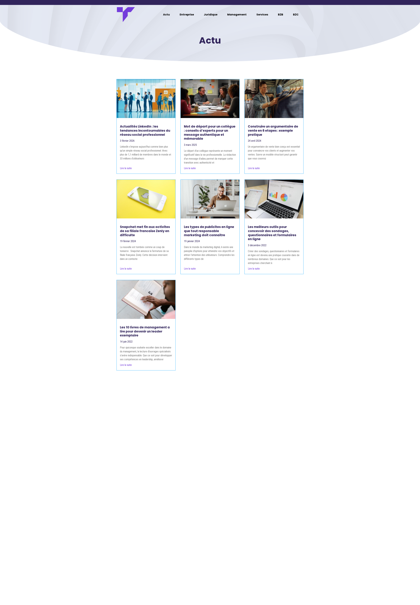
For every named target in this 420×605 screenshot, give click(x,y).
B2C (296, 14)
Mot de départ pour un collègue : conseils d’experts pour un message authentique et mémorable (209, 132)
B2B (280, 14)
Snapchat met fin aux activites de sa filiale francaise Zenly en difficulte (145, 231)
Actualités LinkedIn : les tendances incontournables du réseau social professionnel (145, 130)
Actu (166, 14)
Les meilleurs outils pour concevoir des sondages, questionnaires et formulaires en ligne (272, 233)
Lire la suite (126, 168)
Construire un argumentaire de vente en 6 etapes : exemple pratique (273, 130)
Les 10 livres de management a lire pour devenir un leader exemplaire (145, 331)
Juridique (210, 14)
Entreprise (187, 14)
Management (237, 14)
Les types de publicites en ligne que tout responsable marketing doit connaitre (209, 231)
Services (262, 14)
